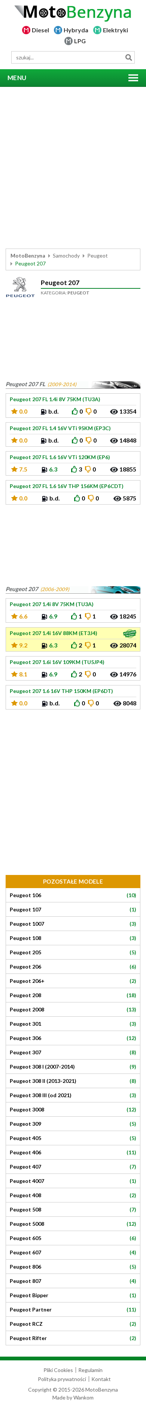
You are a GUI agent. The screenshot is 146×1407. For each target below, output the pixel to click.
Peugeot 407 (73, 1166)
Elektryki (115, 29)
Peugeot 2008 (73, 1009)
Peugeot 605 (73, 1238)
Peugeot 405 (73, 1138)
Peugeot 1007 (73, 923)
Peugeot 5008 (73, 1224)
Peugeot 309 (73, 1123)
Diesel (40, 29)
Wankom (83, 1397)
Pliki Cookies (58, 1370)
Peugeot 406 (73, 1152)
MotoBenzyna (27, 255)
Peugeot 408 (73, 1195)
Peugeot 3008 (73, 1109)
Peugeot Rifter (73, 1338)
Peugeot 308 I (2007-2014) (73, 1066)
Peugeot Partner (73, 1309)
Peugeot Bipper (73, 1295)
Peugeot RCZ (73, 1324)
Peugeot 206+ (73, 981)
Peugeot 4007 (73, 1181)
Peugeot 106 (73, 895)
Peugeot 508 (73, 1209)
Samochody (66, 255)
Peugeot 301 (73, 1023)
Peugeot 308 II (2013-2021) (73, 1081)
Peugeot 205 (73, 952)
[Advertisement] (73, 167)
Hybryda (76, 29)
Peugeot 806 (73, 1266)
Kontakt (101, 1379)
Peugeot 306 (73, 1038)
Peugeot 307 (73, 1052)
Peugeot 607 (73, 1252)
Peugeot (97, 255)
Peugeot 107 (73, 909)
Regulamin (90, 1370)
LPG (80, 40)
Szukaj (128, 57)
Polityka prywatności (62, 1379)
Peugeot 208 (73, 995)
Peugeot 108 (73, 938)
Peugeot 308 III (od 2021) (73, 1095)
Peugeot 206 (73, 966)
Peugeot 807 (73, 1281)
